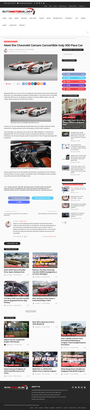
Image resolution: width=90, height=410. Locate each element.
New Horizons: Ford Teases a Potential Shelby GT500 (44, 299)
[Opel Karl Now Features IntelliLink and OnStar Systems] (65, 231)
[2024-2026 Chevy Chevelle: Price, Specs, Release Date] (16, 260)
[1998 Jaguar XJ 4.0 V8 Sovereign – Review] (65, 214)
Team (50, 6)
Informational (74, 191)
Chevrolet (6, 41)
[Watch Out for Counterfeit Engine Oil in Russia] (16, 329)
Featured (14, 266)
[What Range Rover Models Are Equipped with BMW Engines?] (65, 222)
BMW (35, 365)
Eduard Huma (9, 344)
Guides (64, 117)
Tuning (83, 18)
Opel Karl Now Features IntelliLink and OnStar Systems (77, 231)
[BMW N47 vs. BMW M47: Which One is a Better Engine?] (45, 359)
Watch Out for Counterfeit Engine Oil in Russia (14, 341)
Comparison (66, 191)
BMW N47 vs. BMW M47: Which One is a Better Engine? (44, 370)
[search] (87, 32)
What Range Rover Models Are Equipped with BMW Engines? (78, 222)
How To (73, 334)
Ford (35, 294)
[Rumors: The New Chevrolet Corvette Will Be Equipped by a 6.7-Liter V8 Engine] (45, 260)
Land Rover (65, 363)
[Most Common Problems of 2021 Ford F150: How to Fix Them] (16, 359)
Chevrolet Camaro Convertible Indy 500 (15, 188)
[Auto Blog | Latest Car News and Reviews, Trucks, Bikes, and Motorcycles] (16, 387)
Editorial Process (63, 6)
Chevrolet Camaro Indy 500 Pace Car (30, 190)
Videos (83, 365)
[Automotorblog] (19, 11)
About (45, 6)
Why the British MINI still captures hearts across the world (78, 205)
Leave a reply (11, 243)
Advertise (13, 25)
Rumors (46, 266)
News (16, 18)
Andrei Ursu (11, 49)
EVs (76, 18)
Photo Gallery (74, 365)
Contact (22, 25)
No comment (30, 49)
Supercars (25, 294)
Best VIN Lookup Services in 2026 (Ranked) (74, 195)
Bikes (49, 18)
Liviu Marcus (9, 275)
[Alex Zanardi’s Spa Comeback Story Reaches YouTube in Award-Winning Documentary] (65, 146)
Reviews (24, 18)
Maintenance (80, 334)
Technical (68, 18)
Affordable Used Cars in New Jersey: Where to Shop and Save (74, 122)
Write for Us (59, 407)
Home (4, 18)
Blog (10, 18)
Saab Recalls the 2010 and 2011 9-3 (48, 213)
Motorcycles (57, 18)
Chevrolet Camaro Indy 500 (11, 190)
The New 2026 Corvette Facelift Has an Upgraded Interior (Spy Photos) (16, 300)
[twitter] (74, 77)
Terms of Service (82, 407)
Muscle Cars (14, 41)
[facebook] (74, 74)
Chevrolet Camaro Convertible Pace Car (38, 188)
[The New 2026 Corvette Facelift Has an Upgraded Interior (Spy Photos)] (16, 288)
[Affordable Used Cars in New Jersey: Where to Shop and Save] (74, 114)
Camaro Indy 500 (12, 186)
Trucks (41, 18)
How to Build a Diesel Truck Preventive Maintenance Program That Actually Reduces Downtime (73, 342)
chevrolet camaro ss (46, 190)
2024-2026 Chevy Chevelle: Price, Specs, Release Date (15, 271)
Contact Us (81, 6)
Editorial (46, 407)
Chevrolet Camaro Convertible (42, 186)
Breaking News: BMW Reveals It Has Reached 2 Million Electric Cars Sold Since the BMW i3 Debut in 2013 (78, 136)
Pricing (19, 266)
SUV (80, 365)
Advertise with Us (73, 6)
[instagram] (74, 85)
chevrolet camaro (29, 186)
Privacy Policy (72, 407)
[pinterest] (74, 81)
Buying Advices (71, 117)
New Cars (33, 18)
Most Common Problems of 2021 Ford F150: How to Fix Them (14, 371)
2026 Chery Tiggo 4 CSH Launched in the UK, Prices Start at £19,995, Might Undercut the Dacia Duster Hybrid (78, 169)
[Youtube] (74, 89)
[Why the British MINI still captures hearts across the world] (65, 205)
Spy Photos (18, 294)
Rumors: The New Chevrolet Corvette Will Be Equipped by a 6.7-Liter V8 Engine (45, 272)
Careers (55, 6)
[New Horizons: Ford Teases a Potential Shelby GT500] (45, 288)
